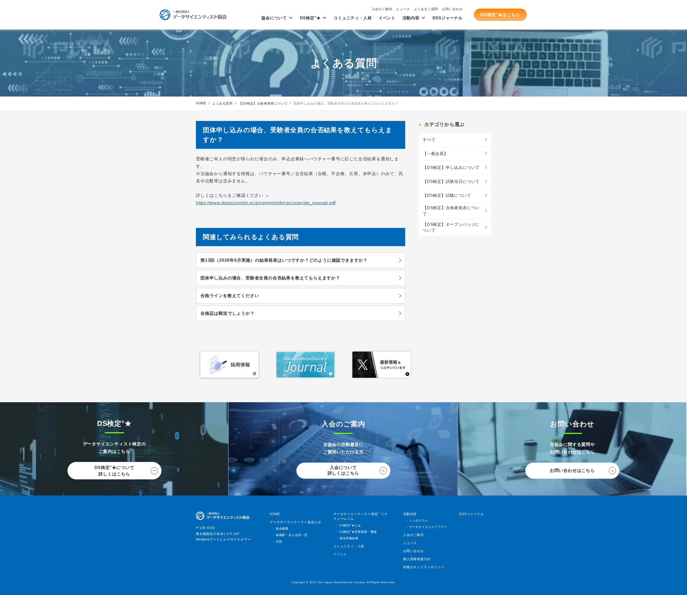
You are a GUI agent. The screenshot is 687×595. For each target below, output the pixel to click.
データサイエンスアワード (428, 527)
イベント (387, 18)
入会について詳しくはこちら (343, 470)
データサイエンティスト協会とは (295, 522)
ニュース (403, 9)
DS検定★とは (350, 525)
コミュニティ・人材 (353, 18)
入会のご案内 (382, 9)
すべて (429, 139)
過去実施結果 (349, 538)
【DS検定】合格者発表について (263, 103)
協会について (274, 18)
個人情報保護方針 (416, 559)
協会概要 (282, 528)
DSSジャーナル (448, 18)
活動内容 (411, 18)
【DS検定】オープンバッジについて (451, 227)
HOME (201, 103)
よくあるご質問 (426, 9)
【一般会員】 (435, 153)
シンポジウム (418, 520)
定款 (279, 541)
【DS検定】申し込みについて (451, 167)
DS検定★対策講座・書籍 (358, 531)
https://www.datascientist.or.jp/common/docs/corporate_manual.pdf (266, 203)
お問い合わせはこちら (572, 470)
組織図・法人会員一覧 (292, 535)
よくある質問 (222, 103)
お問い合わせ (452, 9)
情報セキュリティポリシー (423, 567)
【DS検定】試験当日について (451, 181)
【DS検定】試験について (447, 195)
